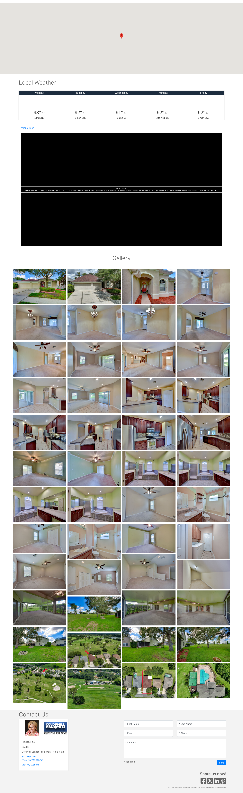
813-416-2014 (29, 756)
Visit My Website (30, 764)
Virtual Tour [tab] (27, 127)
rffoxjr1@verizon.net (32, 759)
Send (221, 762)
